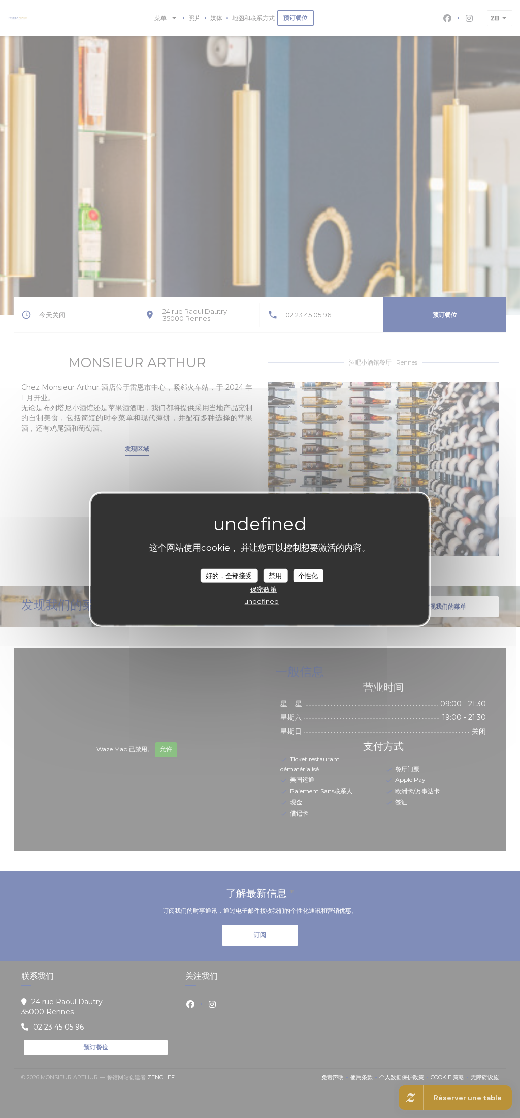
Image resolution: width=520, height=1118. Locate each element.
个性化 (308, 575)
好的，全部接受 (229, 575)
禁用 (275, 575)
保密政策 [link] (263, 589)
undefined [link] (261, 601)
